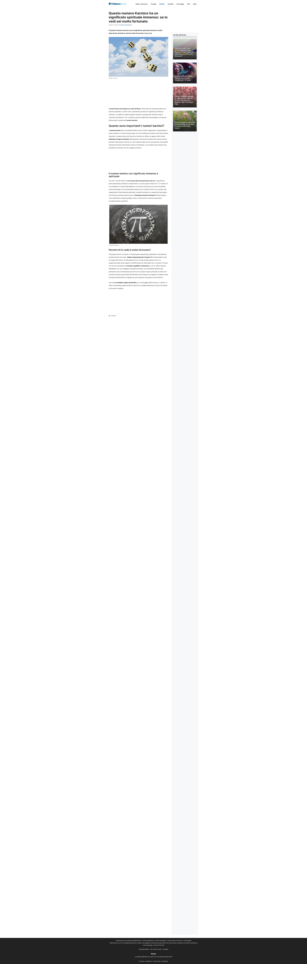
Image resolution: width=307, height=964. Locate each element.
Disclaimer (165, 961)
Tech (188, 4)
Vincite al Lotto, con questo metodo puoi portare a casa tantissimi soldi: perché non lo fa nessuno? (184, 52)
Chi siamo (142, 961)
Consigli (153, 4)
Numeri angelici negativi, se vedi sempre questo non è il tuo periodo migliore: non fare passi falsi (184, 100)
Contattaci (165, 949)
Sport (195, 4)
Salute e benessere (142, 4)
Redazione (149, 961)
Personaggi (180, 4)
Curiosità (170, 4)
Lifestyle (162, 4)
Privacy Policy (157, 961)
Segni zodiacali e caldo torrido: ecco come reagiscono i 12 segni (183, 78)
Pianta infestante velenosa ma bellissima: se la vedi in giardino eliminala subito (185, 125)
